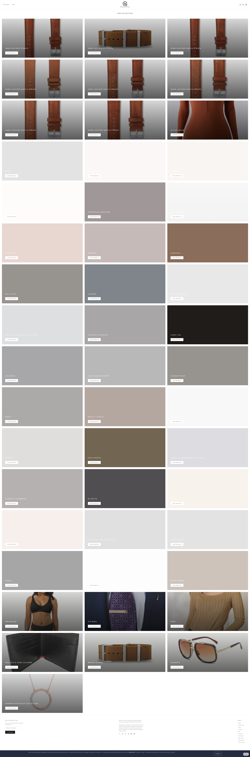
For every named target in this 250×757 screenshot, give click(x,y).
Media (239, 723)
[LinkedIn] (134, 734)
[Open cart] (246, 4)
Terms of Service (241, 742)
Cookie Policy (131, 752)
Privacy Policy (241, 736)
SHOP (13, 4)
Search (239, 727)
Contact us (240, 729)
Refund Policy (241, 738)
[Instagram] (125, 734)
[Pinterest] (128, 734)
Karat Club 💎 (241, 725)
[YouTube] (131, 734)
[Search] (243, 4)
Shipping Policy (241, 740)
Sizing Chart (240, 733)
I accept (218, 753)
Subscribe (10, 732)
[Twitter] (122, 734)
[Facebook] (119, 734)
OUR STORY (6, 4)
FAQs (239, 731)
